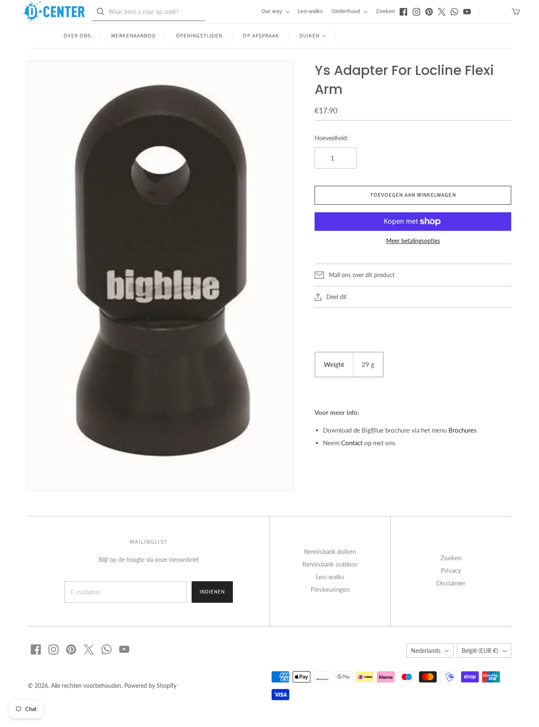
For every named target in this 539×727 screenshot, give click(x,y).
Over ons (77, 36)
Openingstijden (199, 36)
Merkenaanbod (133, 36)
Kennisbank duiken (330, 551)
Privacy (451, 570)
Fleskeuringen (330, 589)
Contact (352, 442)
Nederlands (425, 650)
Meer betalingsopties (413, 240)
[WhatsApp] (454, 12)
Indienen (212, 592)
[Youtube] (467, 12)
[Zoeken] (100, 12)
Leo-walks (310, 11)
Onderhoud (346, 11)
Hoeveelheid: (331, 138)
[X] (442, 12)
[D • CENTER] (53, 11)
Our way (272, 11)
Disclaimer (450, 583)
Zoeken (385, 11)
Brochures (462, 430)
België (480, 650)
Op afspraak (261, 36)
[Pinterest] (429, 12)
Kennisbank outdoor (330, 564)
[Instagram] (416, 12)
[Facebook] (403, 12)
